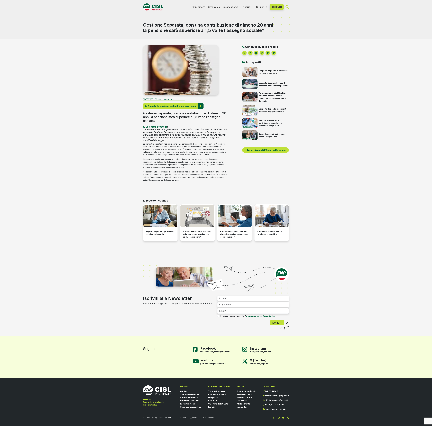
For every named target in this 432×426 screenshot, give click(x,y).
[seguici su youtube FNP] (284, 417)
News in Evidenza (244, 394)
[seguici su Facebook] (275, 417)
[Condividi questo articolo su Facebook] (244, 53)
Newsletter (242, 407)
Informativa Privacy (150, 417)
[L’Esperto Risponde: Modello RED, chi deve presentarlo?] (250, 72)
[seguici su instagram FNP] (279, 417)
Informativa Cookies (166, 417)
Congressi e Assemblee (190, 407)
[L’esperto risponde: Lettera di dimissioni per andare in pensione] (250, 84)
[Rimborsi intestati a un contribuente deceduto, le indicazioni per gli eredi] (250, 123)
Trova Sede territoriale (275, 409)
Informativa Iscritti (181, 417)
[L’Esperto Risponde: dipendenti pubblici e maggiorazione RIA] (250, 110)
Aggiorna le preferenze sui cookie (201, 417)
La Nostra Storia (187, 404)
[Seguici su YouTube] (197, 361)
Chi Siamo (184, 391)
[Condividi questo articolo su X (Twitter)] (250, 53)
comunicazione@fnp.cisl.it (276, 396)
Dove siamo (213, 7)
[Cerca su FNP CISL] (287, 7)
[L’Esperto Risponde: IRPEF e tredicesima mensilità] (272, 216)
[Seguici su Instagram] (245, 349)
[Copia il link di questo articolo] (273, 53)
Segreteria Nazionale (189, 394)
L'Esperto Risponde (217, 394)
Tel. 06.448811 (271, 391)
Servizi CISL (213, 401)
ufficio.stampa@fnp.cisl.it (276, 400)
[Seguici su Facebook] (196, 349)
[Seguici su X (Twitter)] (245, 361)
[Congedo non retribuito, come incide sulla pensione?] (250, 135)
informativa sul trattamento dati (260, 316)
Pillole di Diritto (243, 404)
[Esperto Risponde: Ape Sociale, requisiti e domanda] (160, 216)
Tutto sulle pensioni (217, 391)
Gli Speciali (241, 401)
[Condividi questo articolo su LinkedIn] (256, 53)
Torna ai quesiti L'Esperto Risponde (266, 150)
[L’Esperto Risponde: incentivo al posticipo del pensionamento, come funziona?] (235, 216)
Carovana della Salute (218, 404)
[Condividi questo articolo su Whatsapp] (262, 53)
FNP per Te (261, 7)
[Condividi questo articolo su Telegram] (268, 53)
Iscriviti (211, 407)
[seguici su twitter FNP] (288, 417)
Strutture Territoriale (189, 401)
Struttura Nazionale (189, 397)
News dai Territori (245, 397)
